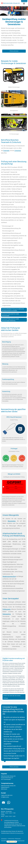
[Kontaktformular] (8, 802)
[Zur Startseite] (10, 3)
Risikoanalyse (7, 614)
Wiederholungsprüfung (9, 576)
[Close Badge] (16, 841)
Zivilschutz (17, 150)
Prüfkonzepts (7, 609)
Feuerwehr (6, 150)
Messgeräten (12, 521)
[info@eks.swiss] (3, 802)
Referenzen (24, 1)
